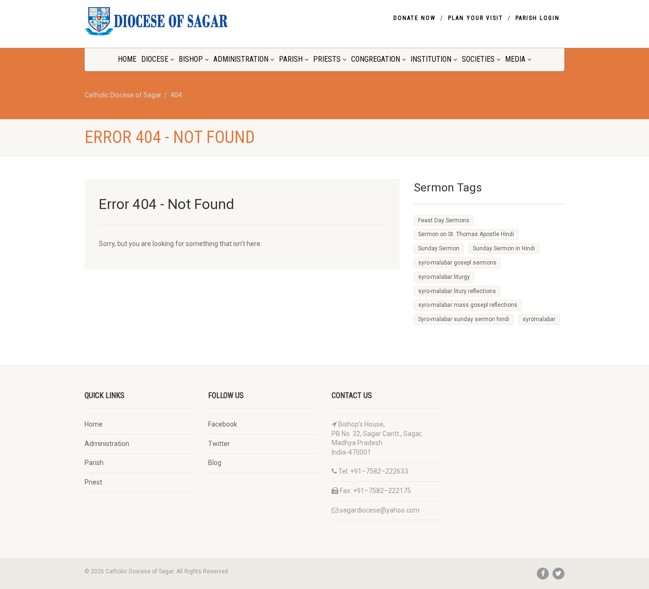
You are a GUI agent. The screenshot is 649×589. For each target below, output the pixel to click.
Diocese (154, 59)
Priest (93, 482)
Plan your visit (475, 18)
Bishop (191, 59)
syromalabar (539, 319)
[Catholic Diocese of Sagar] (160, 21)
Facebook (222, 424)
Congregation (375, 59)
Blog (214, 462)
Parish (291, 59)
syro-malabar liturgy (444, 277)
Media (515, 59)
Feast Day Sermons (443, 220)
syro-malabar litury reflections (457, 291)
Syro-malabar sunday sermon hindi (463, 319)
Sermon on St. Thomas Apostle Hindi (466, 234)
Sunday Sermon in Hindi (504, 248)
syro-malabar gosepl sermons (457, 262)
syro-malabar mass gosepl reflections (467, 305)
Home (127, 59)
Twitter (219, 443)
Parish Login (537, 18)
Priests (327, 59)
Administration (240, 59)
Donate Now (414, 18)
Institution (430, 59)
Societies (478, 59)
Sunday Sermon (438, 248)
